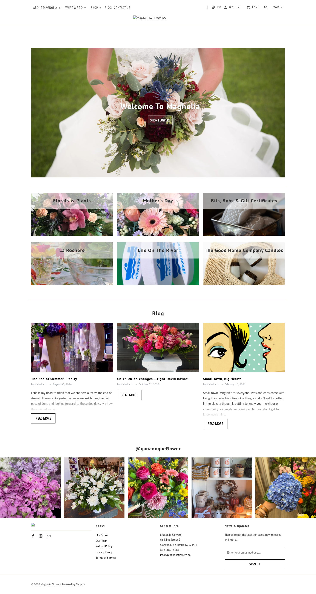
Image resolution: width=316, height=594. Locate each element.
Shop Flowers (160, 120)
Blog (108, 8)
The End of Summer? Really (54, 379)
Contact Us (122, 8)
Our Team (101, 540)
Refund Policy (104, 546)
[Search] (266, 8)
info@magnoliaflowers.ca (175, 555)
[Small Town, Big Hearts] (244, 347)
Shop (96, 7)
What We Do (75, 7)
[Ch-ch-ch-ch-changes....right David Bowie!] (158, 347)
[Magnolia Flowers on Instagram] (213, 8)
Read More (43, 418)
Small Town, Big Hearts (222, 379)
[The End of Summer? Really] (72, 347)
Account (234, 7)
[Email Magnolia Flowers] (219, 8)
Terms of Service (106, 557)
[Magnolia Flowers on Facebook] (207, 8)
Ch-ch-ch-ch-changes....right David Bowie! (153, 379)
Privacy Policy (104, 552)
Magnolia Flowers (51, 584)
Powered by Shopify (73, 584)
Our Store (102, 535)
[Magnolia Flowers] (158, 18)
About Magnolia (47, 7)
